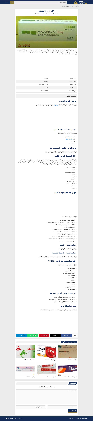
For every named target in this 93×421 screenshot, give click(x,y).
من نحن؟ (21, 419)
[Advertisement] (46, 66)
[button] (46, 96)
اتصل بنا (7, 419)
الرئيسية (77, 6)
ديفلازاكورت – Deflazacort (29, 360)
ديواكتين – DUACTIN (30, 377)
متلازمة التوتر (69, 139)
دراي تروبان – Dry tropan (50, 360)
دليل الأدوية (72, 6)
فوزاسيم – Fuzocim (72, 360)
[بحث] (12, 2)
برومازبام (56, 105)
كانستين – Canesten (51, 377)
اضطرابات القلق (69, 137)
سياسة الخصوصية (14, 419)
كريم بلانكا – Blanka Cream (71, 377)
